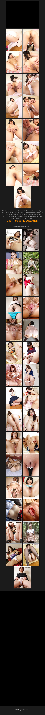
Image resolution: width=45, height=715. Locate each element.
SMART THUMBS (26, 589)
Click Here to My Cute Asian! (22, 220)
